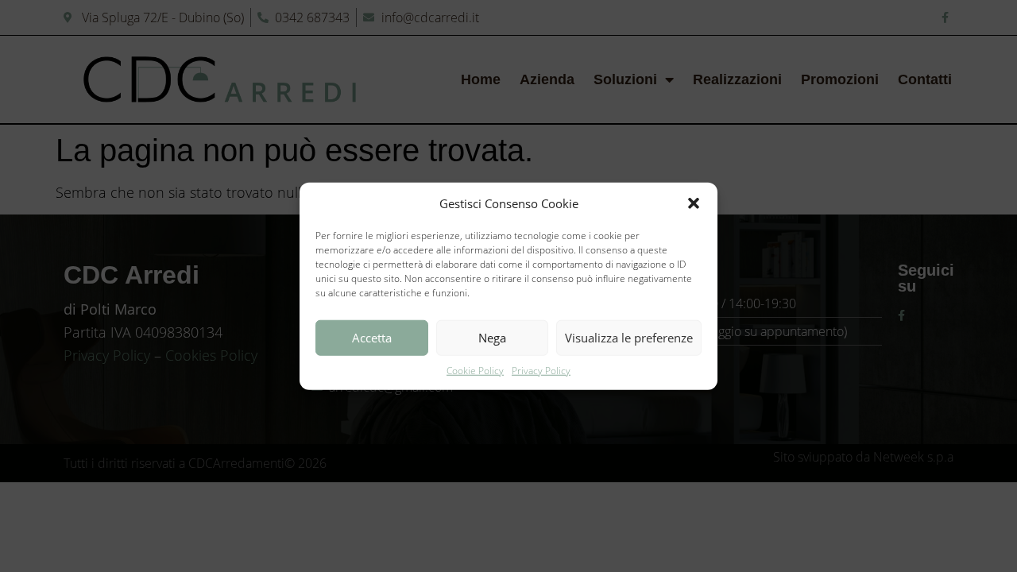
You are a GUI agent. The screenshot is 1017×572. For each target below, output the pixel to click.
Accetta (372, 338)
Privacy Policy (541, 370)
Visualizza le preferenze (629, 338)
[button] (694, 203)
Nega (492, 338)
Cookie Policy (475, 370)
